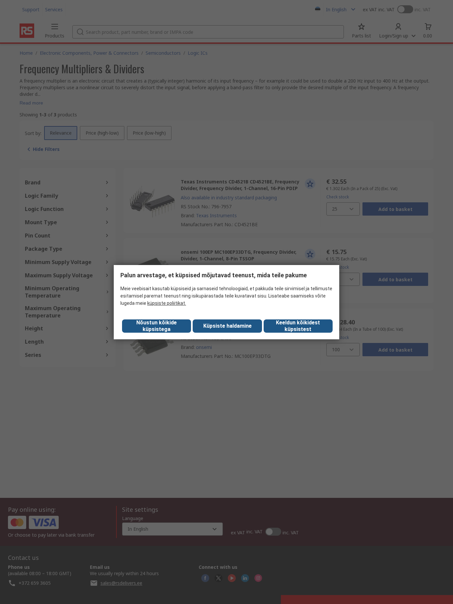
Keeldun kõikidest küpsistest (298, 325)
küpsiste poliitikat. (166, 303)
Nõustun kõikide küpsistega (156, 325)
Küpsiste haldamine (227, 326)
